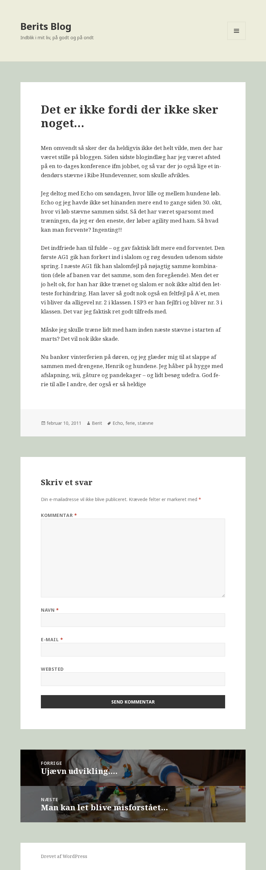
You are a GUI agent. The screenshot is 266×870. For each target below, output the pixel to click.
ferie (130, 423)
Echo (118, 423)
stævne (145, 423)
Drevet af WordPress (64, 856)
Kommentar (59, 515)
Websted (52, 669)
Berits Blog (45, 26)
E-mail (52, 639)
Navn (50, 610)
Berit (97, 423)
